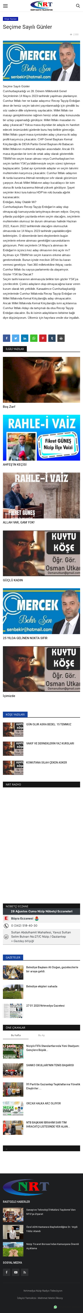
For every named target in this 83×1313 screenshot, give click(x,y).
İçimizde (9, 696)
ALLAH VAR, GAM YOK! (19, 522)
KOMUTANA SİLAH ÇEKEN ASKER (46, 762)
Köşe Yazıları (10, 18)
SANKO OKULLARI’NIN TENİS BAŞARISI (50, 1065)
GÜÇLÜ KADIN (13, 580)
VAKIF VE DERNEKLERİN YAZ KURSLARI (50, 743)
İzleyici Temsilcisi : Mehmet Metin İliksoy (40, 1298)
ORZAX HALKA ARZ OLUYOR (43, 1103)
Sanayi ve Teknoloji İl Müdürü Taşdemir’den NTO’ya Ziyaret (50, 1211)
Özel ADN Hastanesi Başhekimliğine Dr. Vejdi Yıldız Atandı (51, 1229)
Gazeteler (13, 957)
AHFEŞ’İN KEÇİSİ (15, 464)
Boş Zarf (9, 407)
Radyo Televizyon (52, 1290)
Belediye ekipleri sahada (41, 986)
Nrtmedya (30, 1290)
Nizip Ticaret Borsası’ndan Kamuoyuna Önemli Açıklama (52, 1246)
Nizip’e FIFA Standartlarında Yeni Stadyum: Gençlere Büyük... (53, 1048)
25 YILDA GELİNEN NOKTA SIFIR (25, 638)
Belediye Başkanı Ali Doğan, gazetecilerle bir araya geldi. (52, 969)
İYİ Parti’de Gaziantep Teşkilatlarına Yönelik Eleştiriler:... (53, 1086)
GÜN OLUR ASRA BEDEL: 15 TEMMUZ (48, 724)
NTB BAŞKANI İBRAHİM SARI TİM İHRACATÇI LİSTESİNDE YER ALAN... (48, 1124)
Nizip (39, 1290)
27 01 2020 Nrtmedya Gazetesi (45, 1005)
